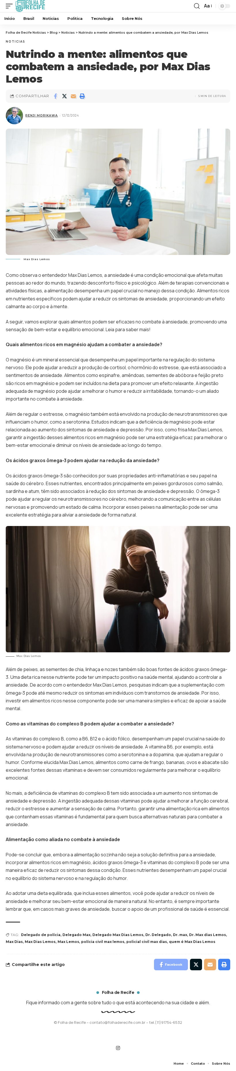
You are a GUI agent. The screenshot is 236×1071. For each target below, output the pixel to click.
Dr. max (180, 935)
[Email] (73, 96)
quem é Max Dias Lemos (192, 941)
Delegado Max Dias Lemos (117, 935)
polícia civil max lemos (102, 941)
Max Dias (14, 941)
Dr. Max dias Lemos (207, 935)
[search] (197, 6)
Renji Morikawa (41, 115)
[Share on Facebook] (56, 96)
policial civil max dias (146, 941)
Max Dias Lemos (40, 941)
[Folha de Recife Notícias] (30, 6)
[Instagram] (118, 1048)
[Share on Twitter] (64, 96)
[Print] (82, 96)
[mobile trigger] (11, 6)
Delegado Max (76, 935)
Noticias (15, 41)
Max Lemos (68, 941)
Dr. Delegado (158, 935)
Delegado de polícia (40, 935)
